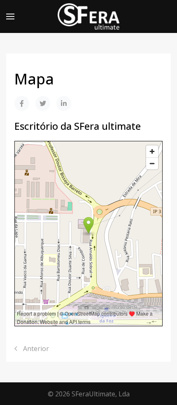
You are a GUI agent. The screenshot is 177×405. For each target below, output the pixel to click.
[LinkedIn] (63, 103)
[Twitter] (42, 103)
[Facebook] (21, 103)
